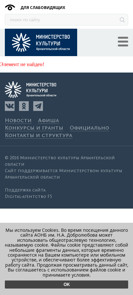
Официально (89, 128)
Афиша (48, 121)
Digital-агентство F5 (28, 196)
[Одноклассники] (24, 106)
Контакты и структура (38, 136)
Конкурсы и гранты (34, 128)
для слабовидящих (42, 7)
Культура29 (41, 42)
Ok (67, 284)
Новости (18, 121)
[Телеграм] (38, 106)
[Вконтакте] (10, 106)
